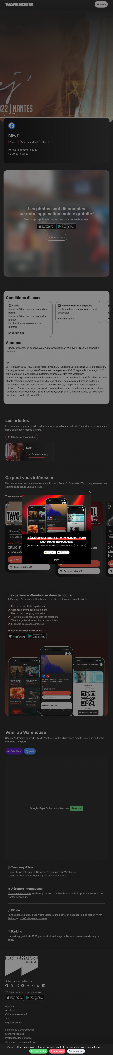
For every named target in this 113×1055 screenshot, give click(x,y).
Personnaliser (76, 1051)
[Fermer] (89, 491)
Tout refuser (57, 1051)
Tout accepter (38, 1051)
